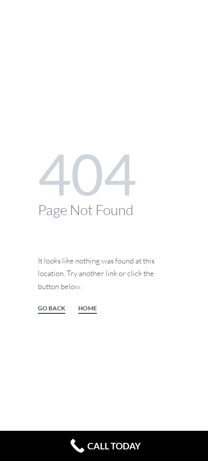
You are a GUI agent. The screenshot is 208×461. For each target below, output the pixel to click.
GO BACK (51, 308)
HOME (87, 308)
